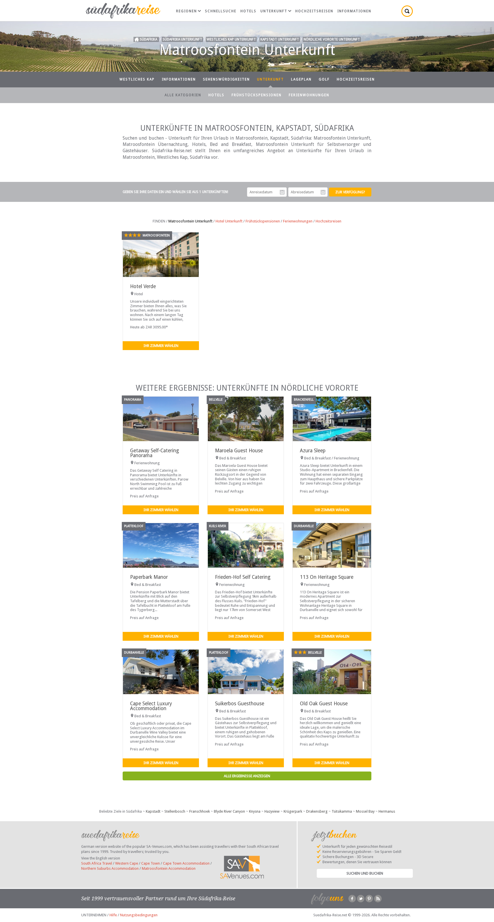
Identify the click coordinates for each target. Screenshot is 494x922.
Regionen (186, 11)
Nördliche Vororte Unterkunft (332, 39)
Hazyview (272, 811)
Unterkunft (273, 11)
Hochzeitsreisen (314, 11)
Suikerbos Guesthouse (239, 703)
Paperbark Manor (149, 577)
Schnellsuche (220, 11)
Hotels (248, 11)
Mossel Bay (365, 811)
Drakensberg (317, 811)
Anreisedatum (282, 192)
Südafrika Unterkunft (182, 39)
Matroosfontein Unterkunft (190, 221)
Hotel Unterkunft (229, 221)
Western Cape (126, 863)
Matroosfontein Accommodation (169, 868)
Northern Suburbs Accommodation (110, 868)
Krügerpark (293, 811)
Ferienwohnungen (309, 95)
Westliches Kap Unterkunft (231, 39)
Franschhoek (199, 811)
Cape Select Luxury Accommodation (151, 706)
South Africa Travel (96, 863)
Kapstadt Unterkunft (279, 39)
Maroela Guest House (239, 450)
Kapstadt (153, 811)
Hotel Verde (143, 286)
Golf (324, 79)
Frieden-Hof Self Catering (242, 577)
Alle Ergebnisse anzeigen (247, 776)
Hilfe (113, 915)
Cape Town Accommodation (186, 863)
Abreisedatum (323, 192)
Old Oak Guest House (324, 703)
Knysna (254, 811)
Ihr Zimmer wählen (161, 346)
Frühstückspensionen (257, 95)
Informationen (354, 11)
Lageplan (301, 79)
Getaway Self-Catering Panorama (154, 453)
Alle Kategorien (183, 95)
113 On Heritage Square (326, 577)
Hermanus (387, 811)
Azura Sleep (313, 450)
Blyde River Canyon (229, 811)
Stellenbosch (174, 811)
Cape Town (150, 863)
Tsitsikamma (342, 811)
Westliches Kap (137, 79)
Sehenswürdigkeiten (226, 79)
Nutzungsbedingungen (139, 915)
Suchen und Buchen (364, 873)
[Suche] (407, 11)
